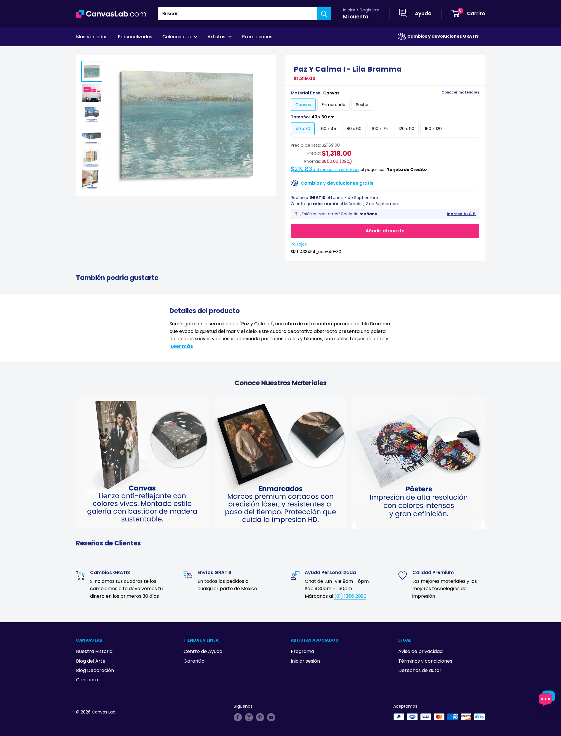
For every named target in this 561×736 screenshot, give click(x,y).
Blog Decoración (95, 670)
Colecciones (176, 36)
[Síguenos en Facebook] (238, 717)
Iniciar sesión (305, 661)
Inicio (81, 53)
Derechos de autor (419, 670)
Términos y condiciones (425, 661)
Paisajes (299, 244)
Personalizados (135, 36)
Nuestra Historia (94, 651)
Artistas (216, 36)
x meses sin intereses (325, 169)
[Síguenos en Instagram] (249, 717)
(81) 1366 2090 (350, 596)
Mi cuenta (355, 16)
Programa (302, 651)
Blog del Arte (90, 661)
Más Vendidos (92, 36)
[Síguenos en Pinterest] (260, 717)
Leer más (182, 346)
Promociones (257, 36)
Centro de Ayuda (202, 651)
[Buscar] (324, 13)
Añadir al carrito (385, 230)
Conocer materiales (460, 92)
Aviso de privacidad (420, 651)
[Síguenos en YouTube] (271, 717)
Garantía (194, 661)
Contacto (87, 679)
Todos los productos (113, 53)
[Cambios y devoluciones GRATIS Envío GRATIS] (401, 36)
